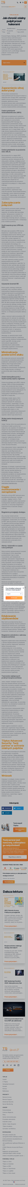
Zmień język (14, 597)
